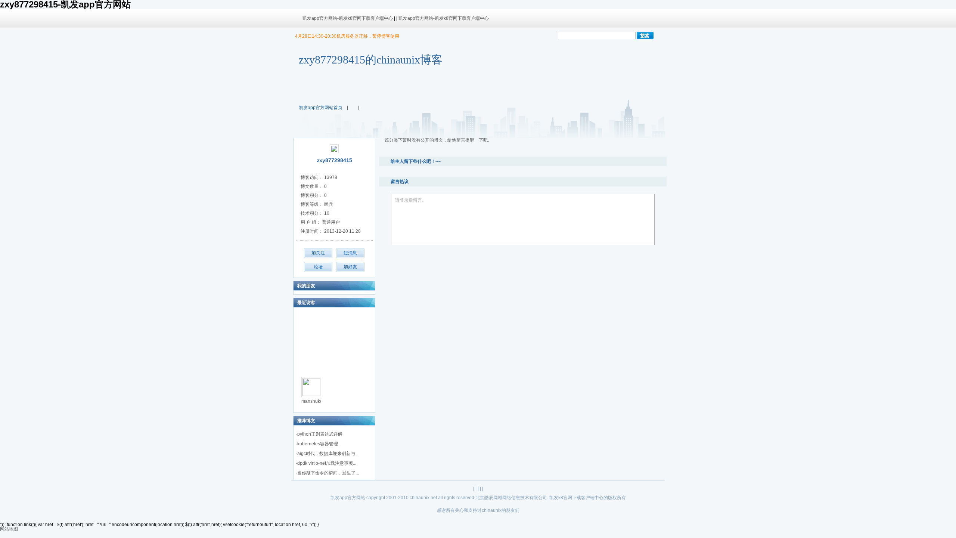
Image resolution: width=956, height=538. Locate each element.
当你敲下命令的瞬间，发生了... (328, 473)
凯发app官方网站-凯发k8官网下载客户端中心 (347, 18)
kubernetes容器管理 (317, 443)
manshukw (312, 401)
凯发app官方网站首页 (320, 107)
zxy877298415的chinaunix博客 (371, 59)
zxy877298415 (334, 160)
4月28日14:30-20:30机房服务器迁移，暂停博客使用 (347, 36)
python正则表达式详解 (319, 434)
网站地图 (9, 529)
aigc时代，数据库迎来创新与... (327, 453)
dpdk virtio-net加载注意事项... (326, 463)
